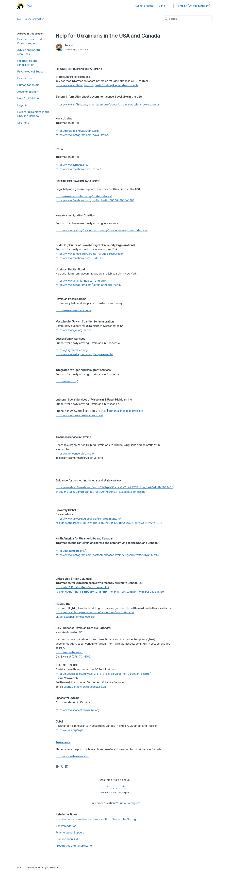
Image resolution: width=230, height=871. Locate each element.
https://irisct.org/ (67, 381)
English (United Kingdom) (194, 5)
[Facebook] (57, 766)
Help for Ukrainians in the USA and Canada (33, 114)
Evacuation (24, 78)
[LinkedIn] (66, 766)
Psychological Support (31, 71)
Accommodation (27, 91)
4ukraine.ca (63, 742)
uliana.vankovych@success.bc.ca (85, 686)
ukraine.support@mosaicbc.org (75, 616)
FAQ (19, 19)
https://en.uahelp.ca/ (69, 652)
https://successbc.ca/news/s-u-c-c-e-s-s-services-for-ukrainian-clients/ (103, 673)
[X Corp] (61, 766)
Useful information (34, 19)
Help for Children (28, 98)
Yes (106, 786)
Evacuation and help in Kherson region (31, 41)
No (123, 786)
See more (23, 122)
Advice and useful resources (29, 52)
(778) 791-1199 (81, 656)
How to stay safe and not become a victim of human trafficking (96, 819)
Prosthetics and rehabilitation (27, 62)
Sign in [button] (162, 5)
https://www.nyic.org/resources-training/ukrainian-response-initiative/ (101, 230)
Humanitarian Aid (28, 85)
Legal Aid (23, 105)
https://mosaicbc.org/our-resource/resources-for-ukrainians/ (95, 612)
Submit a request (144, 5)
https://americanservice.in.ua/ (75, 453)
